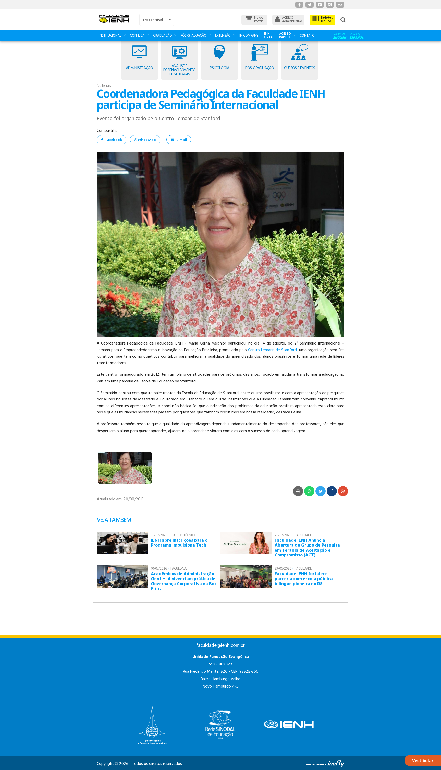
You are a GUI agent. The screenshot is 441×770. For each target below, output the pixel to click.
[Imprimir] (298, 491)
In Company (248, 35)
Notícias (104, 85)
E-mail (182, 139)
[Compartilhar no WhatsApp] (309, 491)
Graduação (162, 35)
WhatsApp (146, 139)
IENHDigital (268, 35)
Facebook (113, 139)
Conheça (137, 35)
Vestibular (422, 760)
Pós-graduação (193, 35)
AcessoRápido (285, 35)
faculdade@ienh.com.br (220, 645)
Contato (307, 35)
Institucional (110, 35)
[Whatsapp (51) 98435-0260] (340, 5)
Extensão (223, 35)
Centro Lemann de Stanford (272, 350)
